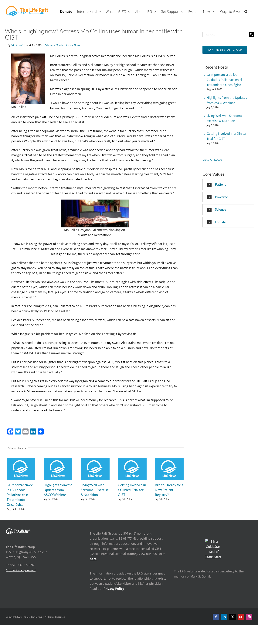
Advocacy (50, 45)
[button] (246, 11)
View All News (212, 160)
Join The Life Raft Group (225, 49)
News (77, 45)
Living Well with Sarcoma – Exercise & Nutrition (95, 490)
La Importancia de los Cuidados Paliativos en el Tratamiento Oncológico (20, 494)
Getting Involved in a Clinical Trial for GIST (132, 490)
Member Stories (64, 45)
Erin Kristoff (17, 45)
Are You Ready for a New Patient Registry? (169, 490)
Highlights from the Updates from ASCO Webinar (58, 490)
